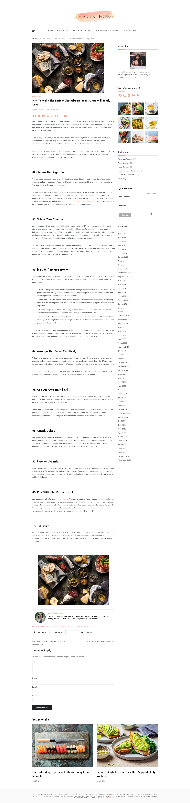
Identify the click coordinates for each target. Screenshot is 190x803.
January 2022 (123, 398)
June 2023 (122, 331)
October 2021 (123, 409)
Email (34, 687)
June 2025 (122, 238)
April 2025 (122, 245)
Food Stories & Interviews (108, 30)
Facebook (42, 632)
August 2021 (123, 417)
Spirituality (122, 179)
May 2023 (122, 335)
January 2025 (123, 257)
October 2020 (123, 456)
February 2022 (123, 394)
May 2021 (122, 429)
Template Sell (110, 797)
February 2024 (123, 300)
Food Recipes (63, 30)
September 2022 (124, 366)
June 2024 (122, 284)
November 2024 (124, 265)
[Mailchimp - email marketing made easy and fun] (151, 215)
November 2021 (124, 405)
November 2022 (124, 359)
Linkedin (89, 632)
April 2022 (122, 386)
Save (75, 632)
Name (34, 678)
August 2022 (123, 370)
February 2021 (123, 441)
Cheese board (40, 626)
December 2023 (124, 308)
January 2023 (123, 351)
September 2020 (124, 460)
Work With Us (130, 30)
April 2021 (122, 433)
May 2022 (122, 382)
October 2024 (123, 269)
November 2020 (124, 452)
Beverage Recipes (125, 159)
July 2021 (121, 421)
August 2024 (123, 277)
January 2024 (123, 304)
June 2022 (122, 378)
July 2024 (121, 280)
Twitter (58, 632)
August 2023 (123, 323)
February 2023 (123, 347)
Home (50, 30)
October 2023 (123, 316)
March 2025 (122, 249)
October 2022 (123, 363)
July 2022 (121, 374)
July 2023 (121, 327)
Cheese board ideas (53, 626)
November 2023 (124, 312)
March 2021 (122, 437)
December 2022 (124, 355)
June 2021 (122, 425)
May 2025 (122, 241)
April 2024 (122, 292)
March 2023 (122, 343)
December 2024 (124, 261)
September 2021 (124, 413)
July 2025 (121, 234)
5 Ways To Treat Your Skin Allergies (101, 641)
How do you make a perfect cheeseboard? (77, 626)
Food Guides (37, 97)
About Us (131, 77)
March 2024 (122, 296)
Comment (36, 661)
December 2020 (124, 448)
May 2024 (122, 288)
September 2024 (124, 273)
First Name (123, 205)
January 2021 (123, 444)
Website (35, 696)
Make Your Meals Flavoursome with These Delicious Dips (48, 642)
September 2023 (124, 320)
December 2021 (124, 402)
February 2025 (123, 253)
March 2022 (122, 390)
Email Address (125, 196)
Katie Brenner (53, 110)
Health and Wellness (82, 30)
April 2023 (122, 339)
